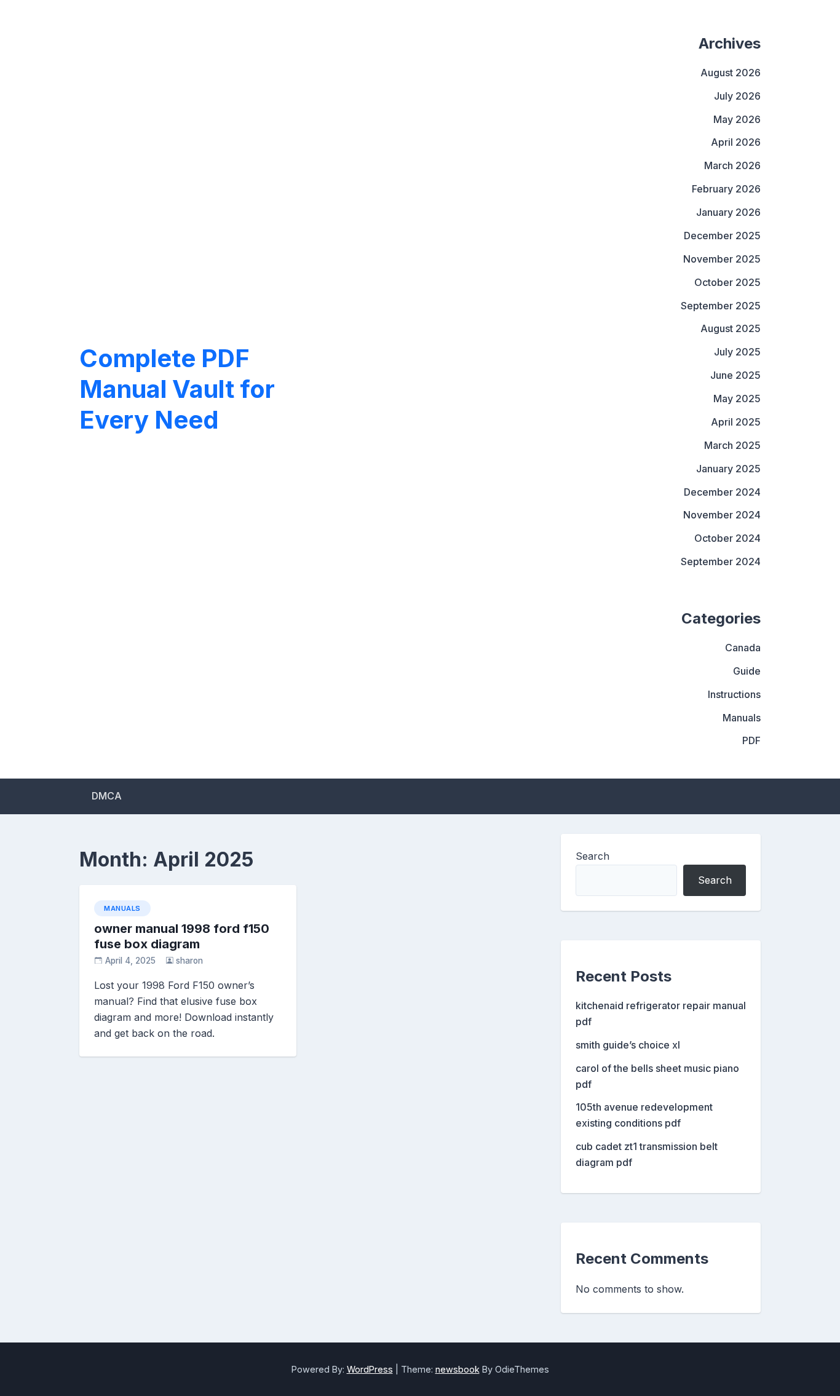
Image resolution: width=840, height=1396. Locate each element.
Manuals (742, 718)
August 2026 (730, 72)
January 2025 (728, 468)
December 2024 (722, 492)
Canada (743, 647)
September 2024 (721, 561)
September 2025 (721, 305)
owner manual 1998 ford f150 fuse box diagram (181, 936)
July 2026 (737, 96)
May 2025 (737, 398)
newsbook (457, 1369)
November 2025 (722, 259)
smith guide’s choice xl (628, 1045)
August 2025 (730, 328)
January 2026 (728, 212)
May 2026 (737, 119)
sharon (189, 961)
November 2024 (722, 515)
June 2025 (735, 375)
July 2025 (737, 352)
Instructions (734, 694)
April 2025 (736, 422)
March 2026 (732, 165)
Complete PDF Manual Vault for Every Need (177, 389)
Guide (747, 671)
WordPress (370, 1369)
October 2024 (727, 538)
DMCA (107, 796)
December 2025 (722, 235)
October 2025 (727, 282)
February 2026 (726, 189)
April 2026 (736, 142)
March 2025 (732, 445)
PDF (751, 740)
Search (592, 856)
